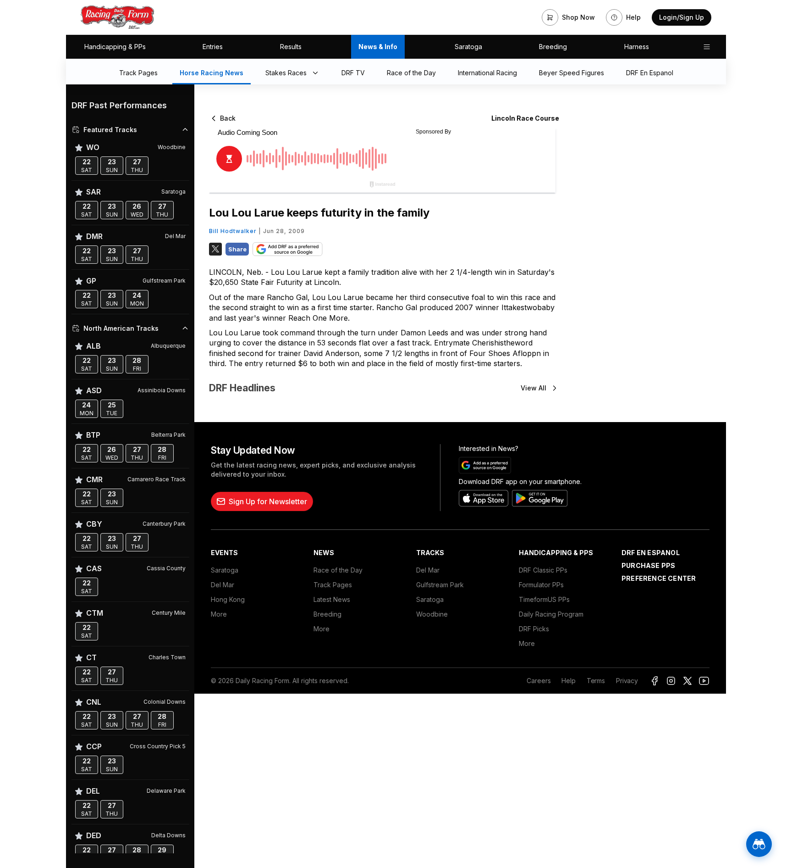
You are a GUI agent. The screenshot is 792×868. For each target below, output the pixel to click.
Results (291, 46)
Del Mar (222, 585)
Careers (538, 680)
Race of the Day (338, 570)
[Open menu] (706, 47)
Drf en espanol (651, 552)
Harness (636, 46)
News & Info (377, 46)
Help (568, 680)
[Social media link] (654, 680)
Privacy (627, 680)
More (219, 614)
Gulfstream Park (440, 585)
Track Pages (333, 585)
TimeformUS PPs (544, 599)
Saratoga (468, 46)
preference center (659, 578)
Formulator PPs (541, 585)
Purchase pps (648, 565)
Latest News (332, 599)
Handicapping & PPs (115, 46)
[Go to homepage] (117, 17)
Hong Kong (228, 599)
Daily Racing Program (551, 614)
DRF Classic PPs (543, 570)
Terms (596, 680)
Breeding (553, 46)
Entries (213, 46)
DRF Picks (534, 629)
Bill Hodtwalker (233, 231)
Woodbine (432, 614)
